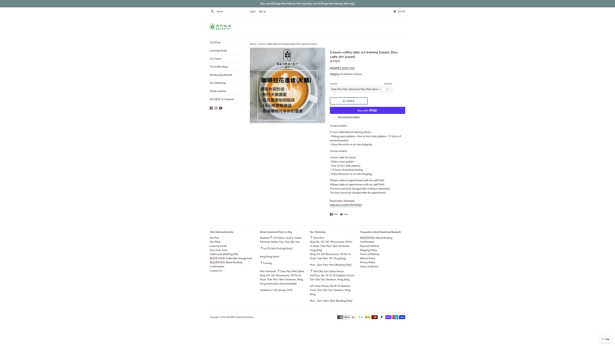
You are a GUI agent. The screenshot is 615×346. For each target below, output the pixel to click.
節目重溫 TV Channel (222, 99)
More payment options (349, 116)
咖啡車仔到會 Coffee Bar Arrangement (231, 258)
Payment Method (369, 245)
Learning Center (218, 50)
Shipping (334, 74)
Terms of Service (369, 266)
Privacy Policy (367, 262)
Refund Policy (367, 258)
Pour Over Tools (218, 250)
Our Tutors (215, 58)
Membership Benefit (221, 74)
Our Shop (215, 42)
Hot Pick (214, 237)
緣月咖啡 (230, 317)
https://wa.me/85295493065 (346, 204)
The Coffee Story (219, 66)
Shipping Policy (368, 250)
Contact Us (216, 270)
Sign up (262, 11)
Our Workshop (218, 82)
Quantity (388, 83)
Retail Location (218, 91)
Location (333, 83)
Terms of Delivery (369, 254)
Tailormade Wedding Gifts (224, 254)
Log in (253, 11)
